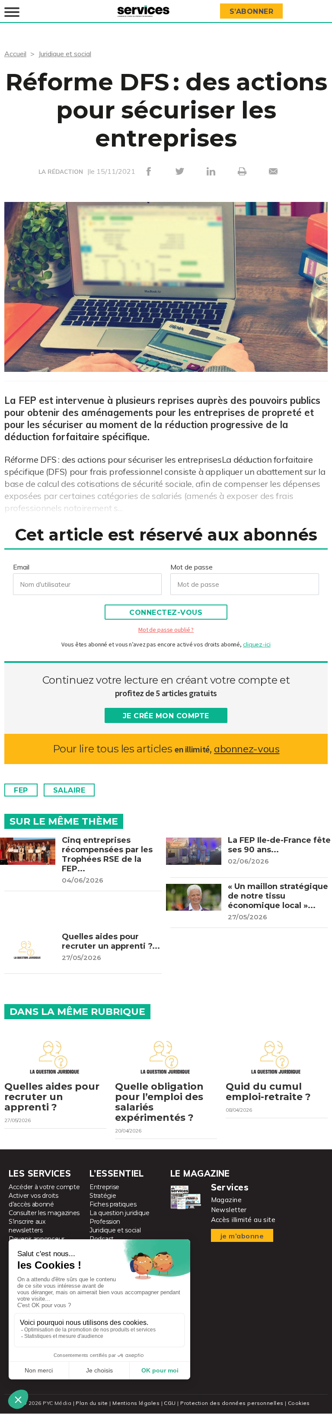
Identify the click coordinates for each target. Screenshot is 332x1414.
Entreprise (104, 1187)
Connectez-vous (165, 612)
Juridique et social (64, 53)
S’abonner (252, 11)
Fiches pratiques (112, 1204)
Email (21, 567)
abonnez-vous (246, 748)
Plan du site (92, 1403)
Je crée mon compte (166, 716)
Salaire (69, 790)
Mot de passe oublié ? (166, 629)
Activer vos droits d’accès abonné (33, 1200)
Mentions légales (136, 1403)
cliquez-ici (257, 644)
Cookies (299, 1403)
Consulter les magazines (44, 1213)
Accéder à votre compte (44, 1187)
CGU (170, 1403)
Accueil (15, 53)
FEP (21, 790)
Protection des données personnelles (231, 1403)
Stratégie (102, 1196)
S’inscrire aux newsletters (27, 1226)
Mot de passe (191, 567)
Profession (104, 1221)
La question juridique (119, 1213)
